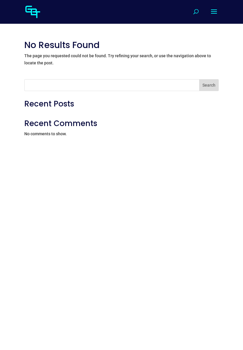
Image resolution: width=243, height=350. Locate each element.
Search (208, 85)
